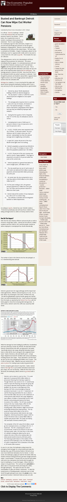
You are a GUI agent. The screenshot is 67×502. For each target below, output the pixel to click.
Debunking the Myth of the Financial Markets (44, 174)
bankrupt (9, 34)
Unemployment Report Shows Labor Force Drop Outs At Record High (44, 208)
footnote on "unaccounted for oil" (60, 54)
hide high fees (9, 368)
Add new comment (19, 484)
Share (28, 484)
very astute (58, 50)
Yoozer (57, 66)
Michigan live (4, 82)
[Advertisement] (46, 44)
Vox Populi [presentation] (58, 131)
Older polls (57, 117)
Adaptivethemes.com (40, 500)
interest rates (9, 481)
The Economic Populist (19, 2)
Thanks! (57, 48)
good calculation (60, 44)
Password (57, 24)
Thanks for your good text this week (59, 70)
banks (20, 479)
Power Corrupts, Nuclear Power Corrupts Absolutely (44, 216)
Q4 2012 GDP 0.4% (44, 221)
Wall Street (24, 481)
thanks (57, 46)
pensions (15, 479)
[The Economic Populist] (3, 5)
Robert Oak (11, 30)
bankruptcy (9, 479)
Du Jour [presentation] (57, 128)
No (56, 110)
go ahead (28, 371)
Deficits (57, 92)
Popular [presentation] (57, 125)
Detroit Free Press (26, 300)
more (63, 94)
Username (57, 19)
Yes (56, 107)
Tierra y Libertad (44, 192)
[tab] (57, 124)
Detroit (10, 33)
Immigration (58, 90)
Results (56, 119)
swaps (29, 481)
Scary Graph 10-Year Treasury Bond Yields (43, 166)
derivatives (17, 481)
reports (10, 208)
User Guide (44, 157)
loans (24, 479)
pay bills (20, 55)
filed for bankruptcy (26, 70)
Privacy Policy (33, 495)
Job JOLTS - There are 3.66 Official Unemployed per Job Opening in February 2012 (44, 228)
